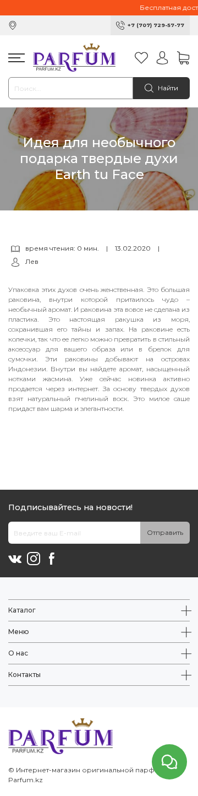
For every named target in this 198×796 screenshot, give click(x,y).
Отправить (165, 532)
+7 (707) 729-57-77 (156, 25)
